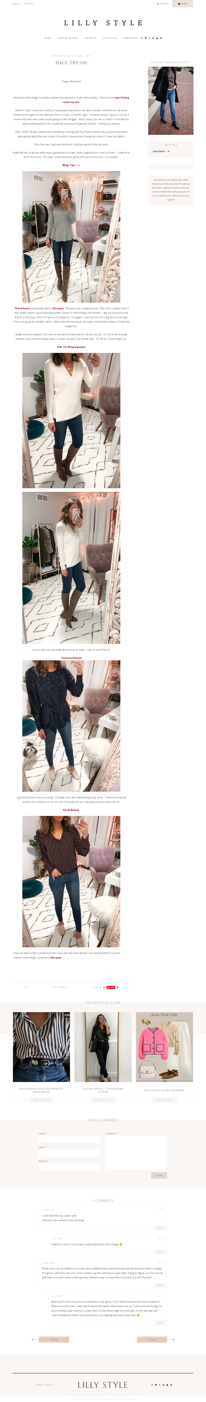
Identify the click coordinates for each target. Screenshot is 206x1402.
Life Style (109, 38)
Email (43, 1147)
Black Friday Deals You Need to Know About (41, 1090)
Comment (112, 1133)
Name (43, 1133)
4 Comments (61, 987)
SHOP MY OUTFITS (68, 38)
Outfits (89, 38)
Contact (29, 3)
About (16, 3)
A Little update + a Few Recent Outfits (103, 1090)
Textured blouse (71, 658)
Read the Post (41, 1100)
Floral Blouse (71, 810)
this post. (59, 308)
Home (47, 38)
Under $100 (130, 38)
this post (55, 957)
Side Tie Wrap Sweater (71, 347)
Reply (160, 1228)
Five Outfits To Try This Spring (164, 1090)
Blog (80, 56)
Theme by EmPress (126, 1399)
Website (43, 1161)
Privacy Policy (44, 1385)
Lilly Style (103, 1385)
